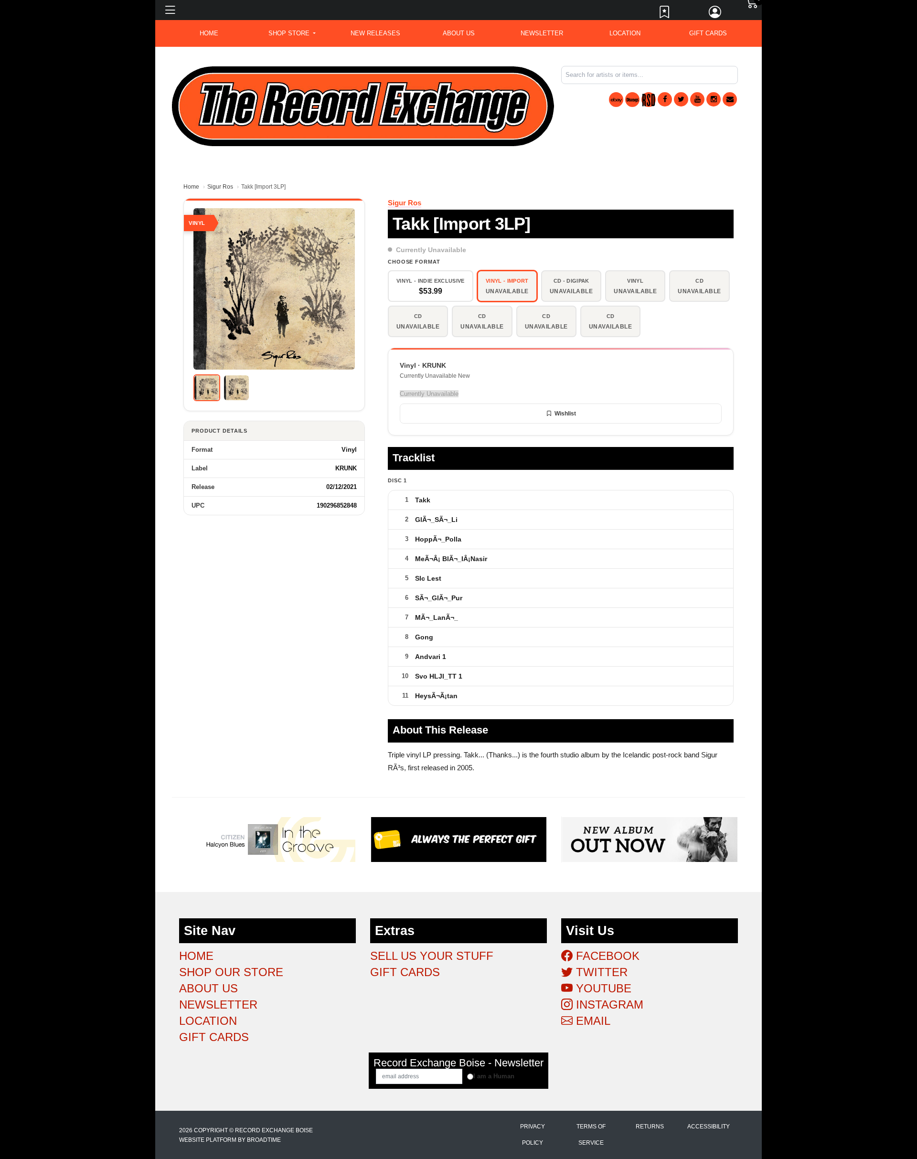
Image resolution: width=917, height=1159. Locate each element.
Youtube (602, 988)
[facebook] (665, 99)
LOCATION (624, 33)
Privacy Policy (532, 1134)
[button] (292, 33)
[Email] (730, 99)
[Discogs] (632, 99)
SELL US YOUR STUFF (431, 955)
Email (591, 1020)
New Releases (375, 33)
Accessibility (708, 1126)
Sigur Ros (220, 186)
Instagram (608, 1004)
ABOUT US (459, 33)
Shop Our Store (231, 972)
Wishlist (565, 413)
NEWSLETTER (542, 33)
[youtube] (697, 99)
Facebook (606, 955)
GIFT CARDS (708, 33)
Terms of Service (591, 1134)
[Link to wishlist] (665, 14)
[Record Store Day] (648, 99)
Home (191, 186)
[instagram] (713, 99)
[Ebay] (616, 99)
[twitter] (681, 99)
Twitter (600, 972)
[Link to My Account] (715, 14)
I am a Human (493, 1076)
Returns (650, 1126)
